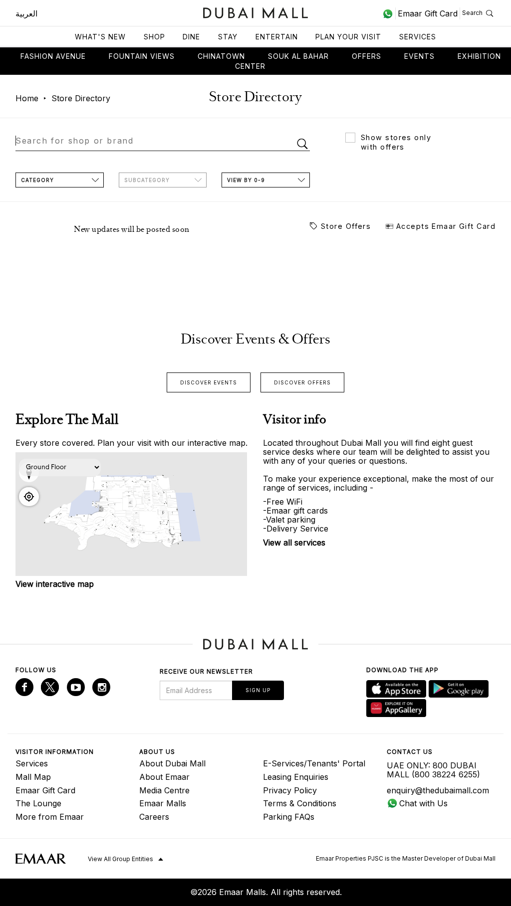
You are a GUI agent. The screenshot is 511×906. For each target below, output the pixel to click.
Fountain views (142, 56)
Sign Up (258, 690)
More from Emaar (49, 817)
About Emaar (164, 777)
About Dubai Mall (172, 763)
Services (417, 36)
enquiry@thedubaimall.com (438, 790)
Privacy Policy (290, 790)
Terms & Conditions (299, 803)
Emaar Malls (162, 803)
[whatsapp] (389, 13)
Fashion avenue (53, 56)
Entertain (277, 36)
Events (419, 56)
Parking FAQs (288, 817)
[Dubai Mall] (255, 11)
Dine (191, 36)
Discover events (208, 382)
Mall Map (33, 777)
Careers (154, 817)
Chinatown (221, 56)
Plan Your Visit (348, 36)
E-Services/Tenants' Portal (314, 763)
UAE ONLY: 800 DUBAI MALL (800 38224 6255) (433, 769)
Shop (154, 36)
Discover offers (302, 382)
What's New (100, 36)
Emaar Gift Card (45, 790)
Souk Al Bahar (298, 56)
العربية (26, 13)
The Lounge (38, 803)
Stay (228, 36)
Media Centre (164, 790)
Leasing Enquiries (295, 777)
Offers (366, 56)
